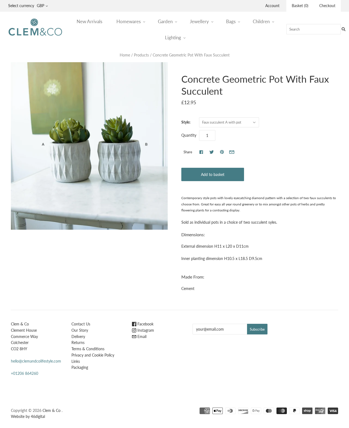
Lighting (173, 37)
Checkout (327, 5)
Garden (165, 21)
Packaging (79, 367)
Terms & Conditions (87, 348)
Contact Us (80, 324)
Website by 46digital (28, 416)
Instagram (145, 330)
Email (141, 336)
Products (141, 55)
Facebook (145, 324)
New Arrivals (89, 21)
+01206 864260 (24, 373)
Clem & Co (52, 410)
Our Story (79, 330)
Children (261, 21)
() (300, 5)
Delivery (78, 336)
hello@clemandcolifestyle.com (36, 361)
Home (125, 55)
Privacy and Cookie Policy (92, 355)
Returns (78, 342)
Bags (231, 21)
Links (75, 361)
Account (272, 5)
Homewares (128, 21)
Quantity (188, 135)
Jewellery (199, 21)
